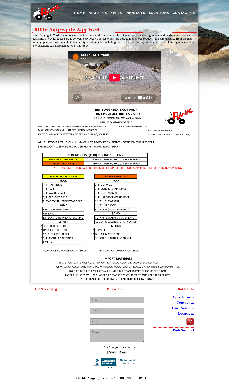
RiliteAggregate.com (95, 378)
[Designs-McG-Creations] (114, 385)
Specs (116, 12)
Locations (159, 12)
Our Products (183, 308)
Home (79, 12)
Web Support (183, 330)
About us (98, 12)
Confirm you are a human (119, 347)
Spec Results (183, 297)
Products (135, 12)
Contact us (184, 12)
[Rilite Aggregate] (49, 12)
